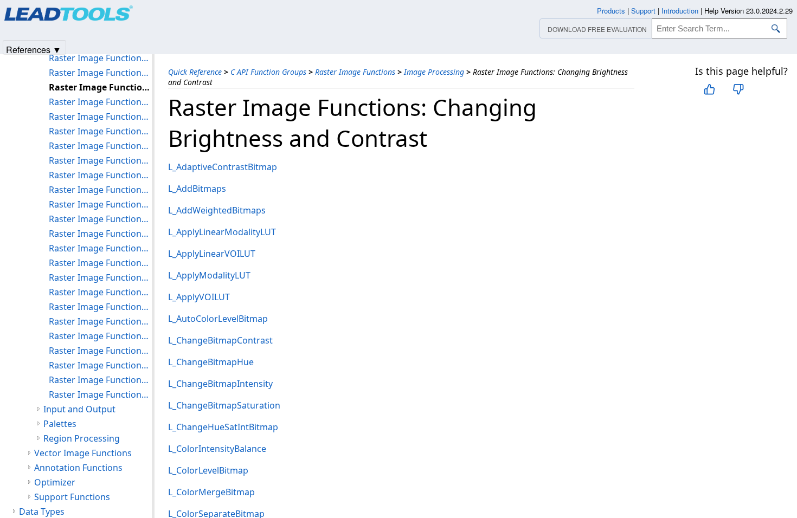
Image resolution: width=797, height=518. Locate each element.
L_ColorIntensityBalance (217, 449)
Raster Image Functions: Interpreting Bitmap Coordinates (100, 277)
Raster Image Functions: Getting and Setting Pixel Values (100, 248)
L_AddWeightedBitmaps (217, 210)
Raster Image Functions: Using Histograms (100, 351)
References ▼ (33, 49)
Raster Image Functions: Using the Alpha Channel (100, 380)
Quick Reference (195, 72)
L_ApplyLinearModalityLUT (222, 232)
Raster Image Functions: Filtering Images (100, 219)
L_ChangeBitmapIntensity (220, 384)
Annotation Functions (78, 468)
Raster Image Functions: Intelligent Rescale (100, 292)
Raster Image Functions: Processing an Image (100, 321)
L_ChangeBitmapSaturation (224, 405)
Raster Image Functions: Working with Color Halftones (100, 394)
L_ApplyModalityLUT (209, 275)
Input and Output (79, 409)
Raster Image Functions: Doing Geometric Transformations (100, 190)
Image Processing (434, 72)
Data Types (42, 511)
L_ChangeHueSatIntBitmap (223, 427)
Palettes (59, 424)
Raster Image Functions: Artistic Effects (100, 73)
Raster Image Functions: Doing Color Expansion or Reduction (100, 160)
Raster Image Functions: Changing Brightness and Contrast (100, 87)
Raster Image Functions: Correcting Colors (100, 131)
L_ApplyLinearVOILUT (211, 254)
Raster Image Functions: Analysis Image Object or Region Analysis (100, 58)
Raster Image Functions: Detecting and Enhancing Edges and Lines (100, 146)
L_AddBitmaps (197, 189)
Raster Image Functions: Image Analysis (100, 263)
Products (611, 10)
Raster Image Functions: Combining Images (100, 102)
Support (643, 10)
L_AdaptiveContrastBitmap (222, 167)
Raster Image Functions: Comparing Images (100, 116)
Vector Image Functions (83, 453)
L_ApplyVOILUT (199, 297)
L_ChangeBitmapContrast (220, 340)
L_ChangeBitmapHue (211, 362)
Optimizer (54, 482)
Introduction (679, 10)
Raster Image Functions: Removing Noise (100, 336)
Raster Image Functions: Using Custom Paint (100, 365)
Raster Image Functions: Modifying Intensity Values (100, 307)
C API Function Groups (268, 72)
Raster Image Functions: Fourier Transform (100, 233)
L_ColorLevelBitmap (208, 470)
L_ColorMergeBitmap (211, 492)
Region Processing (81, 438)
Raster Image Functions (355, 72)
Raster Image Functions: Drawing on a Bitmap (100, 204)
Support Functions (72, 497)
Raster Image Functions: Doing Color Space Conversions (100, 175)
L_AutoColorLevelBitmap (218, 319)
